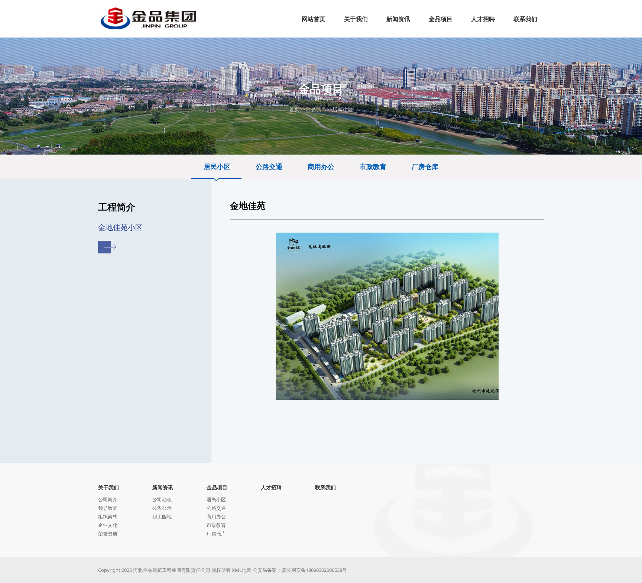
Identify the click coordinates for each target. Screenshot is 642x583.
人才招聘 (271, 487)
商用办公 (321, 166)
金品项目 (315, 109)
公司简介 (107, 499)
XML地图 (242, 570)
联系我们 (325, 487)
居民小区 (342, 109)
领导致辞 (107, 508)
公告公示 (162, 508)
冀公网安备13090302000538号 (314, 570)
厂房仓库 (425, 166)
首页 (294, 109)
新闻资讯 (162, 487)
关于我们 (108, 487)
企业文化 (107, 525)
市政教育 (373, 166)
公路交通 (269, 166)
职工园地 (162, 516)
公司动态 (162, 499)
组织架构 (107, 516)
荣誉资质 (107, 533)
